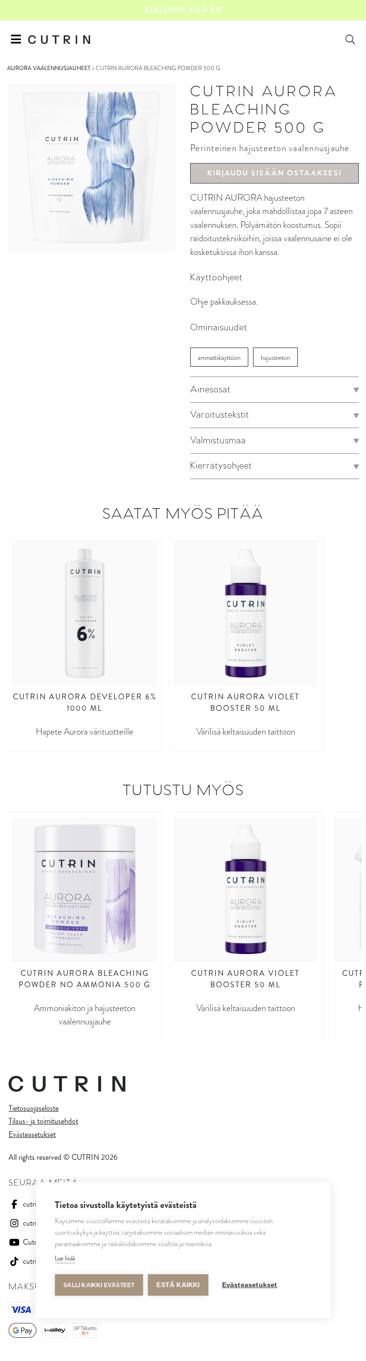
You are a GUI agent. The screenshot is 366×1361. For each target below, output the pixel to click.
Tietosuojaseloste (34, 1108)
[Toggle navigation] (16, 39)
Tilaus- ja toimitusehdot (43, 1120)
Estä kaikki (178, 1285)
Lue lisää (65, 1258)
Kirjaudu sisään (183, 10)
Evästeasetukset (32, 1134)
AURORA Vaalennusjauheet (49, 68)
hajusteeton (275, 357)
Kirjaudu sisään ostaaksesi (274, 173)
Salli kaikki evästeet (98, 1285)
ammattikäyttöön (219, 357)
